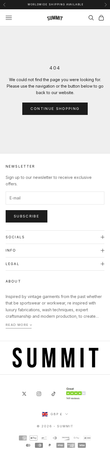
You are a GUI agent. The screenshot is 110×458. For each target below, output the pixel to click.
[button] (19, 325)
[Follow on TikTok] (53, 394)
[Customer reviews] (76, 393)
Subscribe (26, 216)
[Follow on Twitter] (24, 394)
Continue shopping (55, 108)
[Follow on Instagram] (39, 394)
